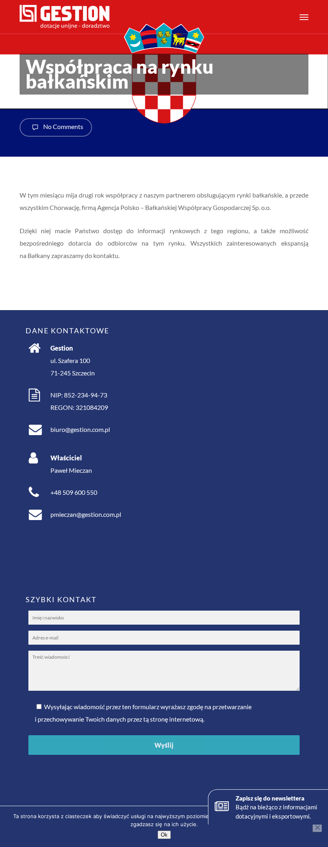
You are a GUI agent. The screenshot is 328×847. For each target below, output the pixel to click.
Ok (164, 835)
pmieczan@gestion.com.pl (85, 514)
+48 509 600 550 (73, 492)
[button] (304, 17)
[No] (317, 827)
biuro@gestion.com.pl (80, 429)
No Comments (62, 126)
